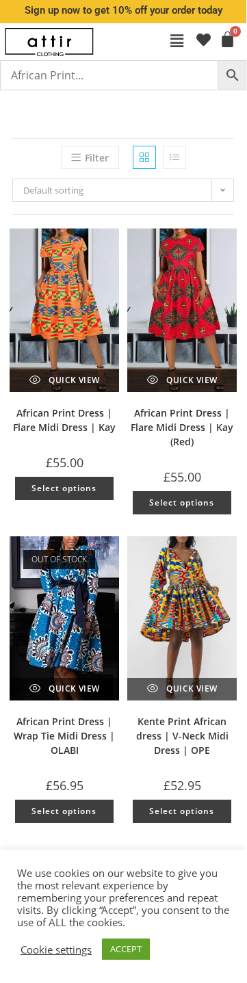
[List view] (174, 157)
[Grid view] (144, 157)
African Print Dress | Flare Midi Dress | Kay (64, 420)
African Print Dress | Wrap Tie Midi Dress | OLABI (64, 736)
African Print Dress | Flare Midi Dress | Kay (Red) (182, 427)
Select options (63, 488)
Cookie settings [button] (56, 949)
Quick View (73, 380)
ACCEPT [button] (126, 949)
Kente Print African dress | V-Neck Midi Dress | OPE (182, 736)
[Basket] (226, 39)
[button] (177, 40)
